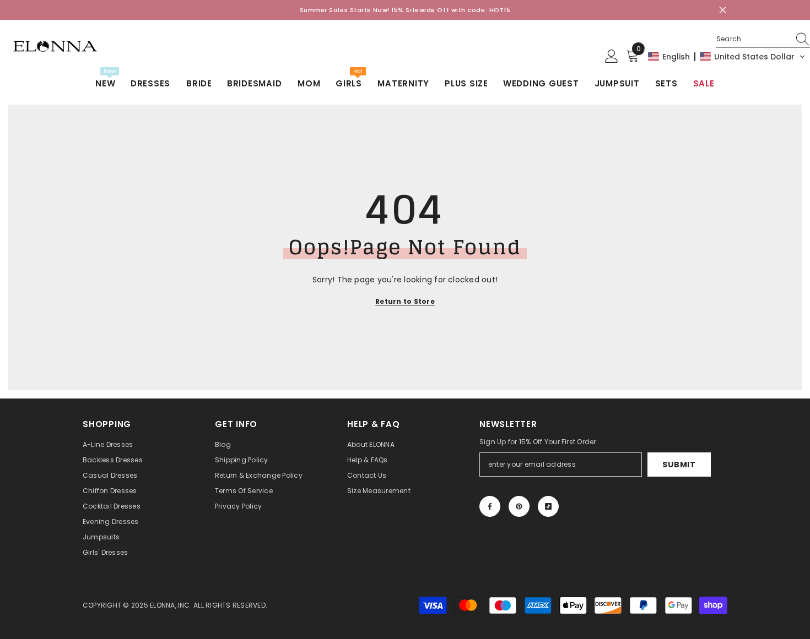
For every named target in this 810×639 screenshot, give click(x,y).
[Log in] (611, 56)
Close (722, 10)
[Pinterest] (519, 506)
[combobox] (752, 39)
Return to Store (405, 301)
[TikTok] (548, 506)
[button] (727, 56)
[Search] (763, 39)
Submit (678, 464)
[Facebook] (489, 506)
